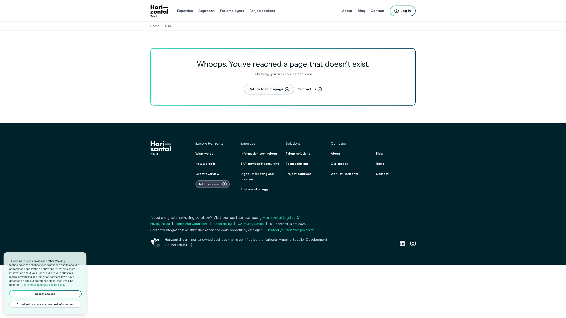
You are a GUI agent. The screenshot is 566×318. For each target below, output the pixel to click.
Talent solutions (298, 153)
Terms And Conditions (192, 224)
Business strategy (254, 189)
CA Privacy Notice (251, 224)
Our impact (339, 164)
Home (155, 26)
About (335, 153)
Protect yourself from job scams (291, 230)
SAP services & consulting (260, 164)
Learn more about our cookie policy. (44, 284)
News (380, 164)
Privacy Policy (160, 224)
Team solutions (297, 164)
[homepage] (159, 11)
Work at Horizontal (345, 174)
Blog (379, 153)
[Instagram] (413, 243)
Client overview (207, 174)
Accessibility (223, 224)
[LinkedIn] (402, 243)
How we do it (205, 164)
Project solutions (298, 174)
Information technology (259, 153)
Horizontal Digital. (282, 217)
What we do (204, 153)
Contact (382, 174)
